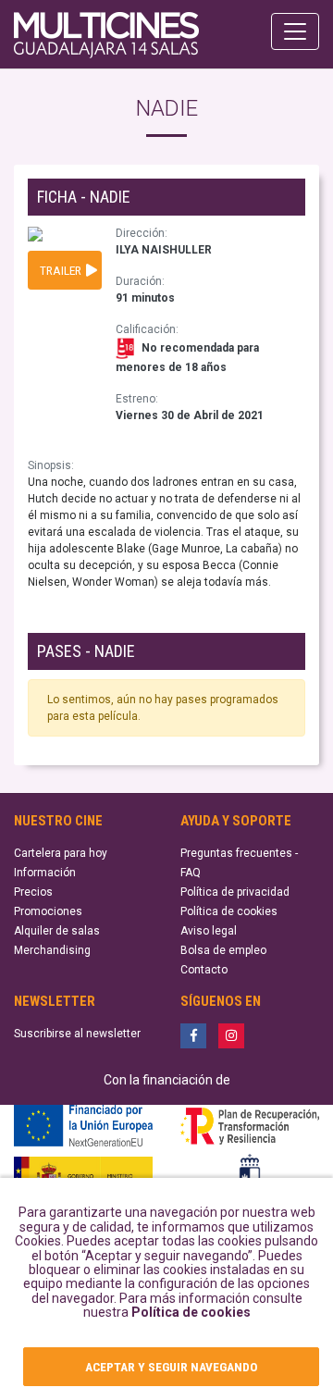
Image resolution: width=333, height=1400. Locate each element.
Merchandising (52, 950)
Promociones (48, 911)
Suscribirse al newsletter (77, 1033)
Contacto (204, 969)
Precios (33, 892)
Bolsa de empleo (223, 950)
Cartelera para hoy (60, 853)
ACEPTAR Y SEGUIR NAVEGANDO (171, 1366)
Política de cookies (191, 1312)
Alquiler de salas (57, 930)
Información (45, 872)
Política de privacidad (235, 892)
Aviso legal (208, 930)
